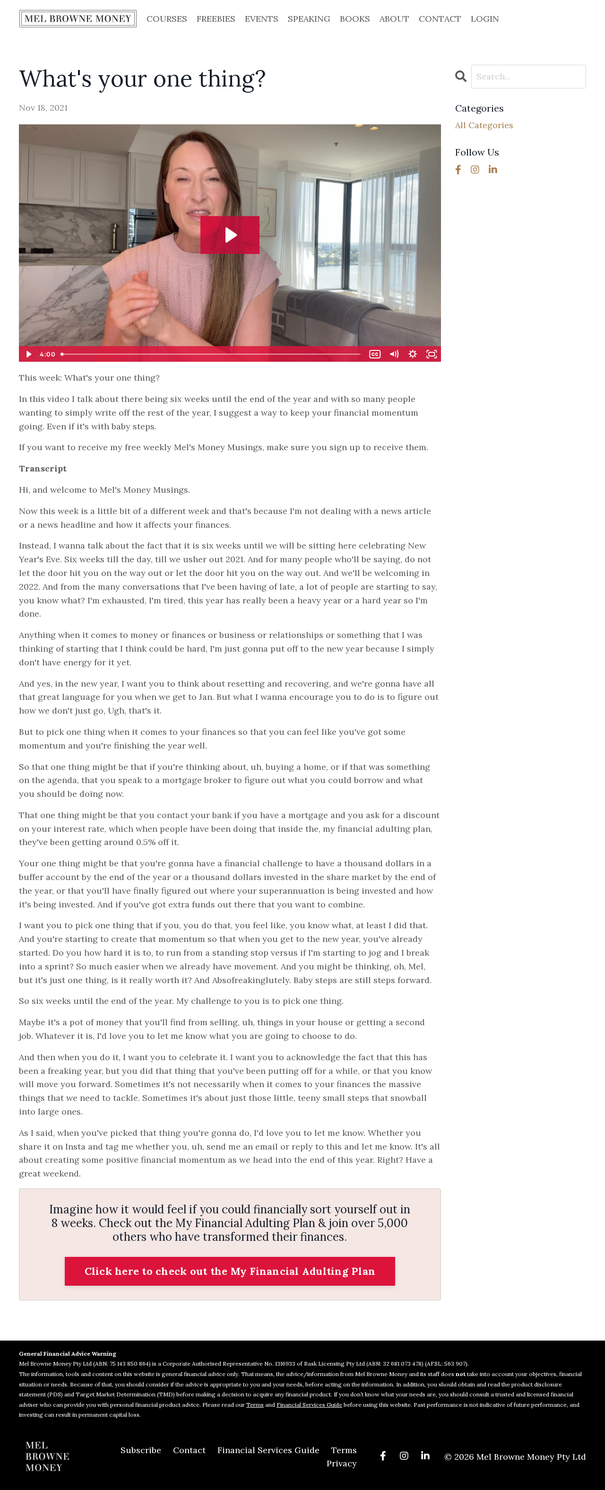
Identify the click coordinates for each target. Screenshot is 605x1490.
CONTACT (440, 18)
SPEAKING (309, 18)
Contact (189, 1450)
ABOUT (394, 18)
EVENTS (261, 18)
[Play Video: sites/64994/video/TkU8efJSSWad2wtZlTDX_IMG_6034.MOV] (229, 235)
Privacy (342, 1463)
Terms (255, 1404)
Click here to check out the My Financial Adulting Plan (230, 1271)
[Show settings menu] (413, 354)
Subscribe (141, 1450)
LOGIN (485, 18)
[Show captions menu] (375, 354)
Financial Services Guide (309, 1404)
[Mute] (394, 354)
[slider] (211, 354)
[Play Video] (27, 354)
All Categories (484, 125)
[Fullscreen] (432, 354)
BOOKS (355, 18)
